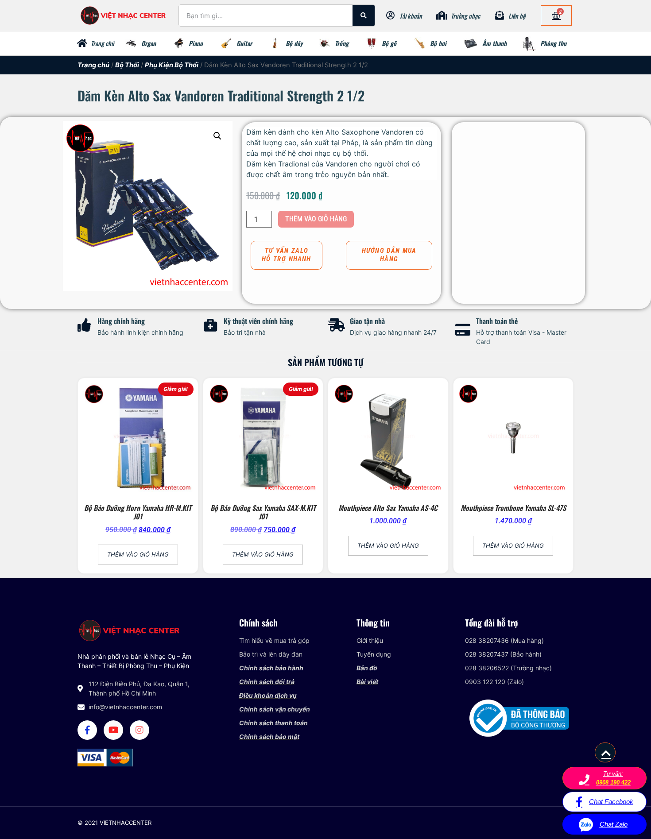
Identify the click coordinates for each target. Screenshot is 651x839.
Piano (196, 43)
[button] (217, 136)
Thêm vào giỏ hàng (316, 219)
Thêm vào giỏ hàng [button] (138, 554)
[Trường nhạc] (442, 15)
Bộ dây (294, 43)
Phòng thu (553, 43)
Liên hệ (516, 15)
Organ (148, 43)
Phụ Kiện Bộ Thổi (171, 65)
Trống (342, 43)
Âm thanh (494, 43)
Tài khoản (410, 15)
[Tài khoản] (390, 15)
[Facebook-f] (87, 730)
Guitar (244, 43)
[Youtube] (113, 730)
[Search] (364, 15)
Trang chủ (102, 43)
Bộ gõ (389, 43)
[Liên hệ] (499, 15)
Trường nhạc (465, 15)
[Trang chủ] (82, 43)
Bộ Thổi (127, 65)
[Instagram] (139, 730)
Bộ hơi (438, 43)
